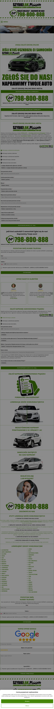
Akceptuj (27, 701)
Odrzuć (27, 705)
